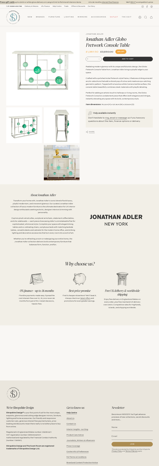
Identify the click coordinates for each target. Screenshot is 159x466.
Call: (14, 6)
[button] (40, 17)
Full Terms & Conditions (76, 457)
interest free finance (110, 2)
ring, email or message (116, 118)
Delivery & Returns (31, 6)
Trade (66, 6)
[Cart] (151, 17)
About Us (70, 418)
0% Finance (45, 6)
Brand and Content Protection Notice (82, 463)
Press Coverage (73, 446)
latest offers (85, 298)
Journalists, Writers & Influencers (80, 440)
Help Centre (57, 6)
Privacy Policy (117, 451)
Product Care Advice (75, 435)
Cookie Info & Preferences (77, 451)
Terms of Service (131, 451)
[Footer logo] (13, 394)
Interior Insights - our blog (77, 429)
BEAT (133, 2)
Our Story (91, 6)
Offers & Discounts (78, 6)
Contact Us (71, 424)
